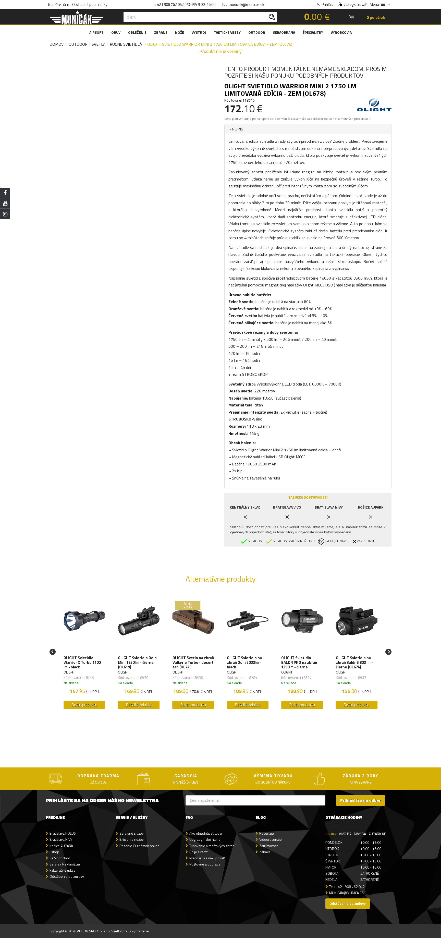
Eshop (54, 852)
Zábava (265, 852)
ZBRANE (160, 32)
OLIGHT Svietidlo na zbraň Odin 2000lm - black (244, 662)
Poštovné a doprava (204, 864)
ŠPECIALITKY (313, 32)
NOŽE (179, 32)
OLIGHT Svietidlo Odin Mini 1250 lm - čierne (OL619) (137, 662)
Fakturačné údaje (63, 870)
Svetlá (99, 44)
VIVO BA (345, 833)
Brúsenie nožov (131, 839)
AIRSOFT (96, 32)
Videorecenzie (270, 839)
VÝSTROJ (199, 32)
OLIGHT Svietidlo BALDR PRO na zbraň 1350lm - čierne (299, 662)
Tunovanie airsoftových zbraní (212, 845)
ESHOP (330, 833)
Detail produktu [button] (84, 705)
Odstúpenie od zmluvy (67, 876)
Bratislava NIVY (61, 839)
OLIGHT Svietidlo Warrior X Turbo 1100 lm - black (82, 662)
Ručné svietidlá (126, 44)
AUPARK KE (377, 833)
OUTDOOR (256, 32)
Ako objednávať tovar (206, 833)
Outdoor (78, 44)
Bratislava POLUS (63, 833)
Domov (57, 44)
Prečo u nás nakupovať (207, 858)
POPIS (237, 129)
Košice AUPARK (61, 845)
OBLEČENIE (137, 32)
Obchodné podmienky (89, 4)
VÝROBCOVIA (341, 32)
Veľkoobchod (60, 858)
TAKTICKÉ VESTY (227, 32)
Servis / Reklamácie (65, 864)
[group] (84, 652)
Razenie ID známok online (139, 845)
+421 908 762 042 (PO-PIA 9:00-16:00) (185, 4)
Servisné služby (131, 833)
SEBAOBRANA (284, 32)
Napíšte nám (58, 4)
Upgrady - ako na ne (204, 839)
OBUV (115, 32)
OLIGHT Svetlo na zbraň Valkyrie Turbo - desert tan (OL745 (193, 662)
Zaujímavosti (268, 845)
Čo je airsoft (198, 852)
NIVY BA (360, 833)
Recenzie (266, 833)
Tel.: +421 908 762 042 (347, 886)
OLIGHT (69, 672)
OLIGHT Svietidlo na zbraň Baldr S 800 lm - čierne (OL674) (354, 662)
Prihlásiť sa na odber (360, 800)
